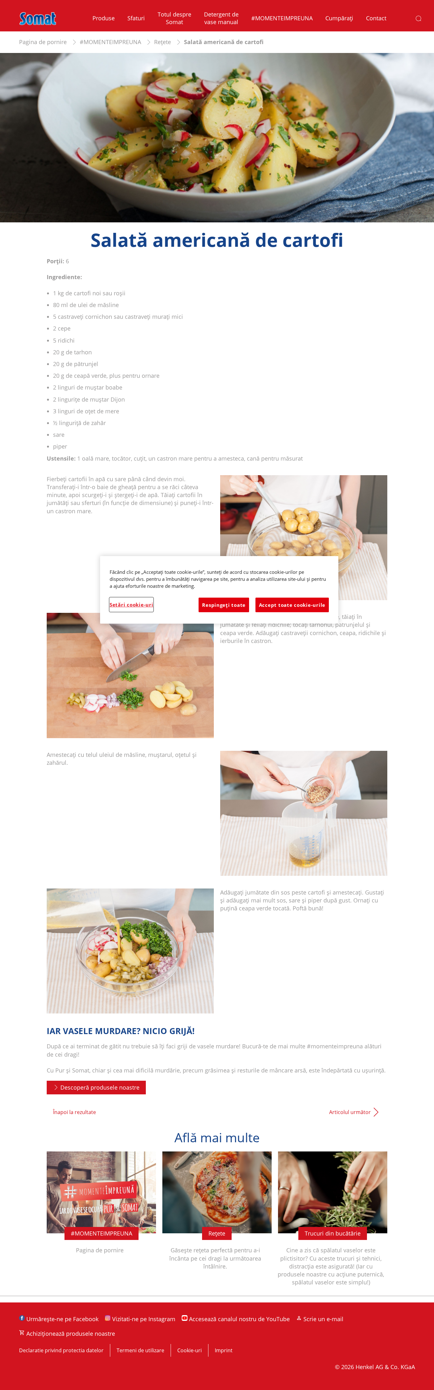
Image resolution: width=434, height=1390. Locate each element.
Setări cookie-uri (131, 604)
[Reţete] (217, 1223)
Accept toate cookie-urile (292, 605)
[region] (219, 590)
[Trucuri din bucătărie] (332, 1223)
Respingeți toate (224, 605)
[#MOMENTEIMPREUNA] (101, 1223)
